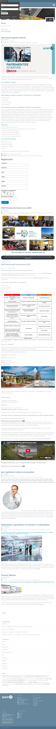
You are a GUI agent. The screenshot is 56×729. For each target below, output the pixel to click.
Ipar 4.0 (12, 679)
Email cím (3, 3)
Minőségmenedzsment (7, 652)
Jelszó (2, 7)
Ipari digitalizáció (19, 679)
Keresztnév (4, 167)
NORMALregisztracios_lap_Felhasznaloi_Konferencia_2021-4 (11, 466)
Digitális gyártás (17, 677)
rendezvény (12, 682)
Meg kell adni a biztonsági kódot (8, 190)
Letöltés (23, 466)
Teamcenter (4, 666)
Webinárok (35, 705)
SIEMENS (4, 660)
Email (2, 172)
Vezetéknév (4, 163)
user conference (39, 684)
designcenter (4, 677)
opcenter (4, 680)
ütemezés (38, 580)
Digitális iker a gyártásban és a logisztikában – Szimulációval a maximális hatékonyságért (20, 634)
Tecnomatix (4, 668)
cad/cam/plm (39, 675)
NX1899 (40, 679)
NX (2, 655)
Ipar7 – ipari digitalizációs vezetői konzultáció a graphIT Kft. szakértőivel (17, 626)
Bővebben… (13, 518)
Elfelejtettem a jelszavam (5, 16)
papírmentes (28, 42)
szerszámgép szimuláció (6, 684)
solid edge (33, 682)
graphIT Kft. (4, 649)
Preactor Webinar (8, 575)
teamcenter (19, 684)
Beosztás (3, 185)
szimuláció (13, 684)
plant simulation (18, 680)
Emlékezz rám (4, 11)
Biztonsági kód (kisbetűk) (7, 196)
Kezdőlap (3, 25)
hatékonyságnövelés (6, 679)
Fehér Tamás (23, 677)
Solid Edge (4, 663)
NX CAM (49, 679)
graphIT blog (5, 623)
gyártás (47, 677)
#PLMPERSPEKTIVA (6, 675)
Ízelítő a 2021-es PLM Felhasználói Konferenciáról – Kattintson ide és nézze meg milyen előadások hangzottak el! (28, 257)
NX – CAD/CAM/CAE (37, 697)
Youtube (20, 714)
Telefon (3, 176)
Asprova (4, 644)
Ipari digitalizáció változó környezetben (17, 472)
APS (3, 580)
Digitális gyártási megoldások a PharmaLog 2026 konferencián (15, 632)
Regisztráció (14, 16)
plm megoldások (40, 680)
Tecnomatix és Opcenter (37, 700)
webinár (47, 684)
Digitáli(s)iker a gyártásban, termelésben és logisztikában (25, 525)
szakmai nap (48, 682)
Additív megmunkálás (20, 675)
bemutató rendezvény (29, 675)
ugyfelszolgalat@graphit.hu (24, 703)
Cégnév (3, 181)
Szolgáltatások (36, 703)
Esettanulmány (5, 647)
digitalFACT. (9, 677)
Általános (4, 641)
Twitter (20, 717)
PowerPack (45, 680)
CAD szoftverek (46, 675)
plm (25, 680)
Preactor (4, 682)
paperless (22, 42)
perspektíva (10, 680)
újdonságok (5, 685)
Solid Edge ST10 (40, 682)
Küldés (5, 202)
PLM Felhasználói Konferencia (31, 680)
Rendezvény (5, 657)
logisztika (23, 529)
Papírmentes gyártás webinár (13, 38)
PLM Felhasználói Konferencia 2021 (16, 208)
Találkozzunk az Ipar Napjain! (8, 629)
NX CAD (44, 679)
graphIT (43, 677)
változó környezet (37, 477)
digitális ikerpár (16, 529)
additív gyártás (12, 675)
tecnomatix (27, 684)
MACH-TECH (26, 679)
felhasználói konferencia (33, 677)
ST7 (44, 682)
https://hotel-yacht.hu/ (6, 363)
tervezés (33, 684)
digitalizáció (8, 580)
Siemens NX (26, 682)
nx (38, 678)
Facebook (20, 713)
